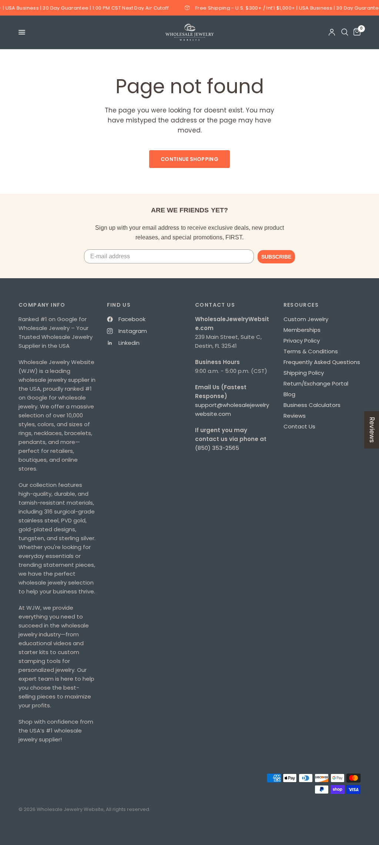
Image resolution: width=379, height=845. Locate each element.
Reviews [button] (372, 429)
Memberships (302, 330)
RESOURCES (301, 304)
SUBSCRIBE (276, 257)
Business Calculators (312, 405)
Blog (289, 394)
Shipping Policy (304, 373)
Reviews (295, 416)
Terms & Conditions (311, 351)
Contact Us (299, 426)
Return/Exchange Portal (316, 383)
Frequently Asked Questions (322, 362)
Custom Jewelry (306, 319)
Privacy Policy (302, 340)
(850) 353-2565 (217, 448)
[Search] (345, 32)
